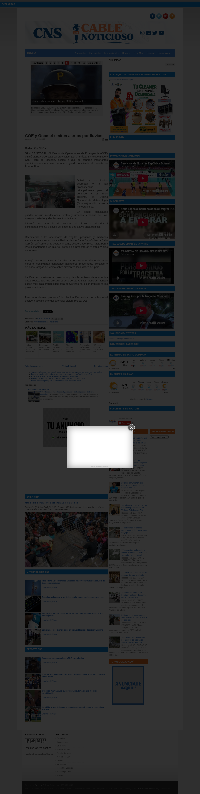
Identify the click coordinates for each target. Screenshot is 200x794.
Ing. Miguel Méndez (103, 466)
